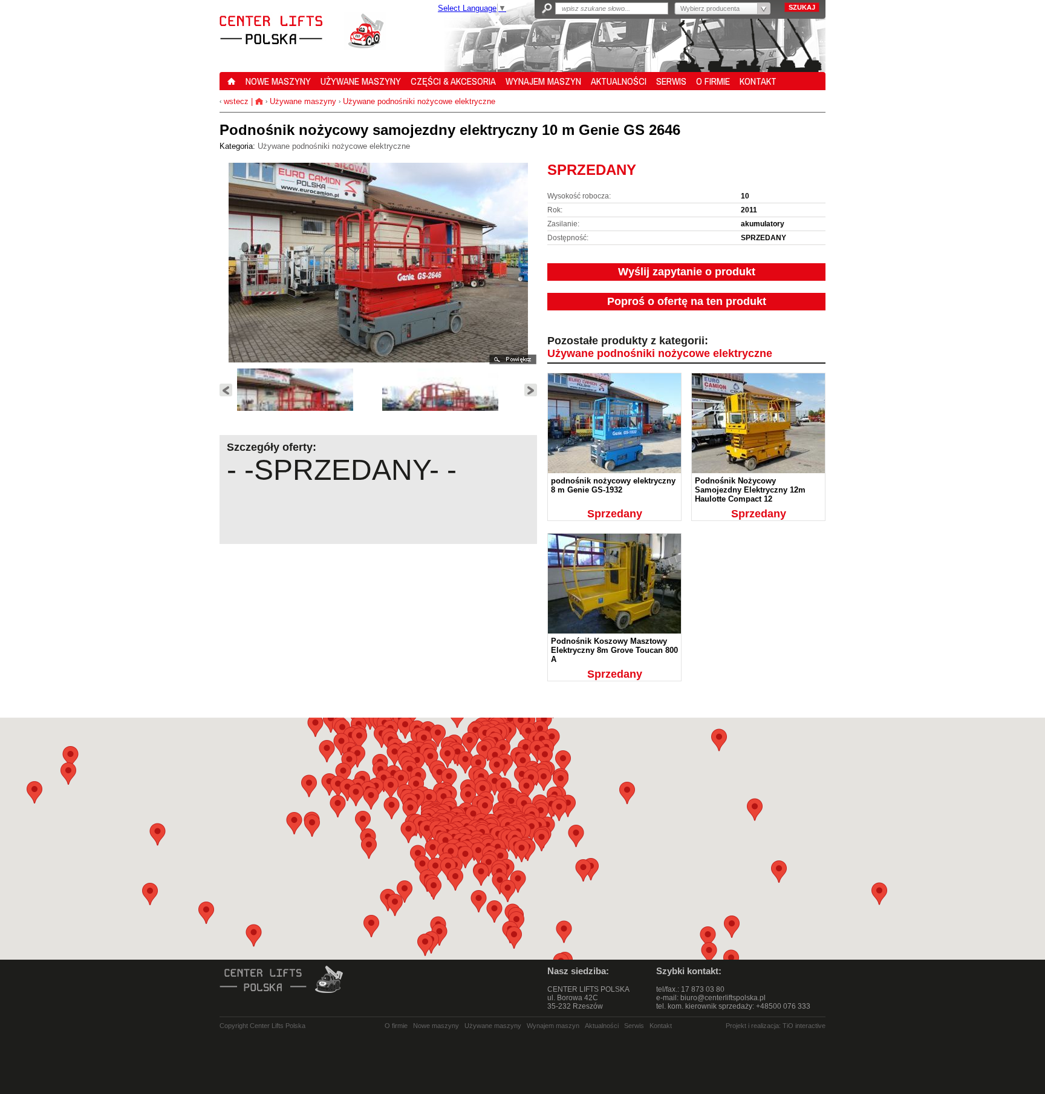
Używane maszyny (303, 101)
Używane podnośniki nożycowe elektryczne (419, 101)
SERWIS (671, 81)
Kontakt (660, 1025)
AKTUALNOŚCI (618, 81)
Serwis (634, 1025)
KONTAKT (758, 81)
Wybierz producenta (710, 8)
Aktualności (602, 1025)
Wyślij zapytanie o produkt (686, 272)
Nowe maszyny (436, 1025)
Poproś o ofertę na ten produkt (686, 301)
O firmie (396, 1025)
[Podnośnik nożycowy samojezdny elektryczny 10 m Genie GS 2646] (307, 407)
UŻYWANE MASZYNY (361, 81)
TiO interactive (804, 1025)
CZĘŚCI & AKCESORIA (453, 81)
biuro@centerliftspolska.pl (723, 998)
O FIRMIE (713, 81)
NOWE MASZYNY (278, 81)
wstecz (235, 101)
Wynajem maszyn (553, 1025)
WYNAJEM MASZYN (543, 81)
